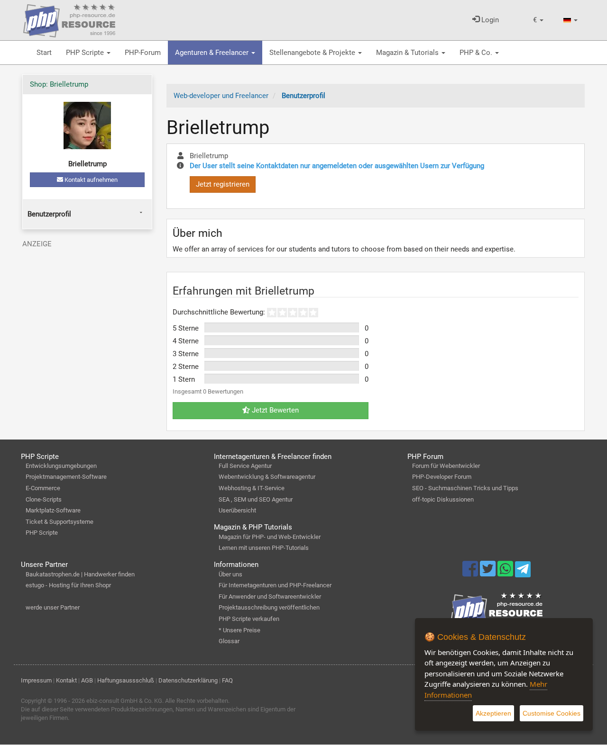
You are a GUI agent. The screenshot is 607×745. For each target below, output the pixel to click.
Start (44, 52)
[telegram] (523, 571)
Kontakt (66, 680)
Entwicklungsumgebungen (61, 465)
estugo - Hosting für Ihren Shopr (68, 585)
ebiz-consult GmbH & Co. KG (124, 700)
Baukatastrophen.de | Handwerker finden (80, 574)
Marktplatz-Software (53, 510)
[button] (538, 20)
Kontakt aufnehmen (90, 179)
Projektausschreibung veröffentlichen (269, 607)
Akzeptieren (493, 713)
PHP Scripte (86, 52)
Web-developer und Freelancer (221, 95)
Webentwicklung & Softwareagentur (267, 476)
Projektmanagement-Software (66, 476)
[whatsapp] (506, 573)
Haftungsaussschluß (125, 680)
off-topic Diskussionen (443, 499)
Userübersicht (237, 510)
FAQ (227, 680)
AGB (87, 680)
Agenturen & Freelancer (212, 52)
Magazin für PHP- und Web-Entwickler (270, 536)
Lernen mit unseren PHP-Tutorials (264, 547)
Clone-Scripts (44, 499)
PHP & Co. (477, 52)
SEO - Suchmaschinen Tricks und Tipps (465, 488)
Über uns (230, 574)
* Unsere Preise (239, 630)
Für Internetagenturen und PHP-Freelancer (275, 585)
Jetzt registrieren (222, 184)
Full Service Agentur (245, 465)
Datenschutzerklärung (188, 680)
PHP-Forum (143, 52)
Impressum (36, 680)
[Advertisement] (87, 311)
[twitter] (488, 573)
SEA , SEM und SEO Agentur (256, 499)
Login (489, 20)
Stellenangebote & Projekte (313, 52)
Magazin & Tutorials (408, 52)
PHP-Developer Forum (441, 476)
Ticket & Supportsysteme (59, 521)
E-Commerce (43, 488)
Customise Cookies (551, 713)
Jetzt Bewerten (274, 410)
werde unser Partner (53, 607)
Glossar (229, 641)
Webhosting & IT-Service (252, 488)
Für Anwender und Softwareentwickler (270, 596)
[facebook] (471, 573)
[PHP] (69, 19)
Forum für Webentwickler (446, 465)
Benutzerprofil (49, 214)
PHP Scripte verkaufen (249, 618)
